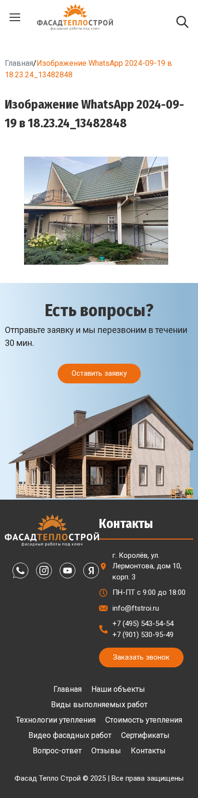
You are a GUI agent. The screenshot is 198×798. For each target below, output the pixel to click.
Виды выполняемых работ (99, 704)
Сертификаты (145, 735)
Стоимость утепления (143, 719)
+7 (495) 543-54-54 (142, 623)
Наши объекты (118, 689)
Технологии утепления (56, 719)
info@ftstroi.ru (135, 608)
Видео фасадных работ (69, 735)
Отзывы (106, 750)
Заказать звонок (141, 657)
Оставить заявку (99, 373)
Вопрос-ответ (57, 750)
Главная (19, 63)
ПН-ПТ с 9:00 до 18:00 (149, 592)
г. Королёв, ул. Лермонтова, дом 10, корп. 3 (147, 566)
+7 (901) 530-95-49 (142, 634)
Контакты (148, 750)
